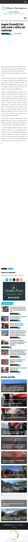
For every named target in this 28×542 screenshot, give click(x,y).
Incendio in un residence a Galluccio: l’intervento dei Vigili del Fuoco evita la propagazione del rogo (18, 309)
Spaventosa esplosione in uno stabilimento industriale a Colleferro (17, 361)
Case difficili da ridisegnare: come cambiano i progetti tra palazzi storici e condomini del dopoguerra (18, 343)
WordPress (15, 525)
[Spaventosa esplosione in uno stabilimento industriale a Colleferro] (5, 361)
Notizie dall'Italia (14, 12)
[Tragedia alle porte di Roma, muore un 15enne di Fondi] (5, 325)
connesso (9, 275)
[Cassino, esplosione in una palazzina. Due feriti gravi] (5, 318)
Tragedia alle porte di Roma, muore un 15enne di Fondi (17, 324)
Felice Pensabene (18, 33)
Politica (10, 268)
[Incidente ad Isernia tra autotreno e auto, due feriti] (5, 370)
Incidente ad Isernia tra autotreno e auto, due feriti (18, 368)
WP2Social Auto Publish (9, 541)
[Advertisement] (14, 50)
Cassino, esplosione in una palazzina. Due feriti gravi (18, 317)
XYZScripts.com (20, 541)
